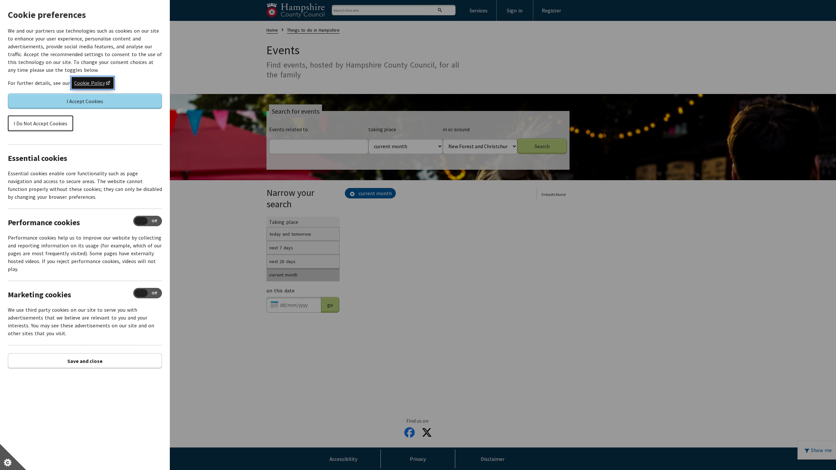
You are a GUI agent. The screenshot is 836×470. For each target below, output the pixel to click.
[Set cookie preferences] (13, 457)
